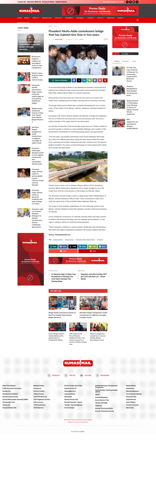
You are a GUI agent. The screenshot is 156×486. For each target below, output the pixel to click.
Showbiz (80, 17)
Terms (77, 422)
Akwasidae (68, 397)
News (26, 17)
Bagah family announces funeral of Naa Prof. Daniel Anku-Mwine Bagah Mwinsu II (62, 315)
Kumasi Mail (58, 39)
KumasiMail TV (23, 23)
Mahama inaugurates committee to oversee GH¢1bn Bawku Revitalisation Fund (97, 337)
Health (35, 17)
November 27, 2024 (72, 39)
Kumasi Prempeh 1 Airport (73, 402)
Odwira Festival (39, 394)
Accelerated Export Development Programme (106, 386)
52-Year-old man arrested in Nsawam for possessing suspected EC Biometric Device (132, 74)
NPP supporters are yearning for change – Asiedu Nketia (132, 124)
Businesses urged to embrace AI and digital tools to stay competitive (37, 62)
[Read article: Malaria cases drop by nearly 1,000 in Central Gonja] (24, 76)
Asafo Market (130, 402)
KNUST (97, 394)
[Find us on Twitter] (130, 2)
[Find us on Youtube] (133, 2)
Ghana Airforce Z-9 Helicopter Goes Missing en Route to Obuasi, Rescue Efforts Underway (132, 107)
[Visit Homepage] (30, 10)
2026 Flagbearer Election (42, 399)
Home (20, 17)
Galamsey (98, 405)
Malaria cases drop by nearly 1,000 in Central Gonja (37, 76)
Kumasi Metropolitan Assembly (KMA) (15, 399)
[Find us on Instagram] (137, 2)
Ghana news (69, 239)
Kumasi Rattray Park (9, 408)
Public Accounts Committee (12, 388)
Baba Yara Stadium (9, 386)
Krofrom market (39, 391)
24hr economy (38, 402)
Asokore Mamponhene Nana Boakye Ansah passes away (132, 90)
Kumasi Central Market (10, 394)
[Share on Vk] (94, 80)
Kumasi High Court (9, 402)
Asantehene (130, 388)
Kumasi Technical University (104, 411)
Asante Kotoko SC (70, 388)
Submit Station (61, 2)
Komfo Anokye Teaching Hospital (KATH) (106, 391)
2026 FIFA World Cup (40, 397)
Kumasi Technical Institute (104, 408)
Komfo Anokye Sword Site (73, 386)
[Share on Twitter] (79, 80)
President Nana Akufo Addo (85, 239)
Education (46, 17)
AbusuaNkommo (70, 391)
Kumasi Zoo (7, 391)
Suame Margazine (101, 397)
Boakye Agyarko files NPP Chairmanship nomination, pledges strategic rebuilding (30, 46)
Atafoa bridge (58, 239)
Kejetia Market (131, 386)
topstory (100, 239)
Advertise (67, 420)
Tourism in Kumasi (132, 405)
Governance (85, 308)
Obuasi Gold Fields (101, 403)
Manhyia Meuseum (132, 391)
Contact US (22, 2)
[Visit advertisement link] (100, 11)
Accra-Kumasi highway (134, 394)
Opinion (90, 17)
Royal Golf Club (131, 397)
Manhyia (110, 17)
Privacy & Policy (48, 2)
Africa (120, 17)
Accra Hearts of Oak (102, 400)
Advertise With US (34, 2)
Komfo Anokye (69, 408)
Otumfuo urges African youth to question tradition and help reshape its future (37, 197)
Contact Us (84, 422)
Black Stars (130, 408)
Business (69, 17)
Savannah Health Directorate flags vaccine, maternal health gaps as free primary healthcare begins (38, 94)
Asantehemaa (131, 399)
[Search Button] (137, 20)
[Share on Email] (100, 80)
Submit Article (87, 420)
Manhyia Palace (39, 386)
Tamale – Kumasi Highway (73, 405)
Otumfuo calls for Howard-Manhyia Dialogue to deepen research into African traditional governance (37, 218)
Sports (100, 17)
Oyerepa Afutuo (69, 394)
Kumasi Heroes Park (71, 399)
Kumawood (37, 388)
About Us (71, 422)
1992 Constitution (39, 405)
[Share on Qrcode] (105, 80)
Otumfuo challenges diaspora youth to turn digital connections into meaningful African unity (38, 156)
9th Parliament (39, 408)
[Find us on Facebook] (127, 2)
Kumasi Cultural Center (10, 397)
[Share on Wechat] (89, 80)
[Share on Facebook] (74, 80)
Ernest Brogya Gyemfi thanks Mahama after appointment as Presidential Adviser (56, 337)
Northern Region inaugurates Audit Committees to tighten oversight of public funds (93, 315)
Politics (58, 17)
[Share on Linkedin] (84, 80)
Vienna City (6, 405)
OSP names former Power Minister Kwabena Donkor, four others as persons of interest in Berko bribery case (78, 339)
